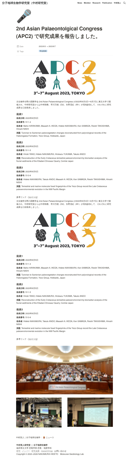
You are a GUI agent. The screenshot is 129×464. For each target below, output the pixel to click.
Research (96, 3)
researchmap (47, 451)
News (79, 3)
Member (87, 3)
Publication (107, 3)
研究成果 (35, 451)
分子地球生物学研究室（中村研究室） (25, 3)
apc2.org (33, 197)
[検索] (124, 2)
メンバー (26, 451)
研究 (18, 451)
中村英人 (117, 3)
